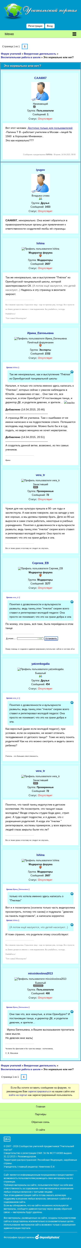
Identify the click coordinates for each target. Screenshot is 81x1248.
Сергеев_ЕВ (40, 563)
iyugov (40, 169)
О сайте (40, 1129)
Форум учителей (11, 53)
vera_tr (40, 475)
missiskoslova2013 (40, 973)
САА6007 (40, 78)
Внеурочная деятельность (40, 53)
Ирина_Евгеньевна (40, 333)
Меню (9, 34)
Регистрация (35, 26)
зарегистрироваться (39, 1091)
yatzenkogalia (40, 663)
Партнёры (40, 1114)
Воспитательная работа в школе (20, 57)
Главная (40, 1106)
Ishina (40, 243)
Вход (50, 26)
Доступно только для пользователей (50, 127)
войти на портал (18, 1095)
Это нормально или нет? (58, 57)
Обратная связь (40, 1122)
